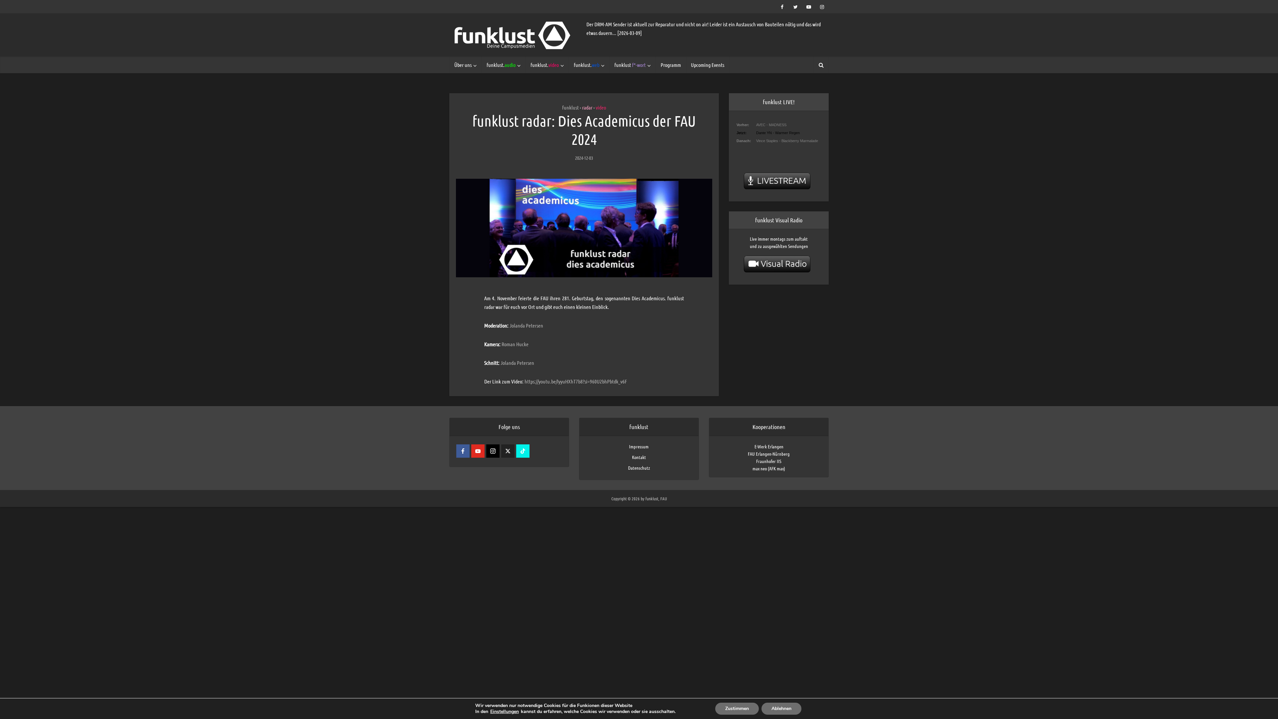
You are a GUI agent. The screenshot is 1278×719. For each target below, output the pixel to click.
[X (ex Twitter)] (508, 451)
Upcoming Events (707, 65)
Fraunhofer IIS (768, 461)
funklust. (501, 65)
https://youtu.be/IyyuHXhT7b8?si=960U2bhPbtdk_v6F (576, 381)
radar (587, 107)
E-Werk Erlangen (768, 446)
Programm (671, 65)
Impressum (639, 446)
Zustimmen (737, 708)
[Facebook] (463, 451)
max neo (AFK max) (768, 468)
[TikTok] (523, 451)
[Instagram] (493, 451)
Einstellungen (504, 712)
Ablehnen (781, 708)
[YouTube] (478, 451)
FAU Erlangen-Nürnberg (769, 454)
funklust (630, 65)
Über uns (463, 65)
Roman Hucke (515, 344)
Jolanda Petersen (526, 325)
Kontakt (639, 457)
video (601, 107)
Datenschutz (639, 468)
